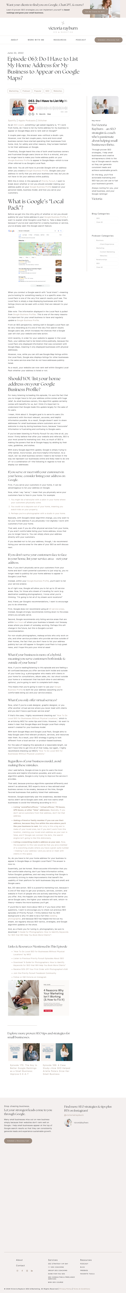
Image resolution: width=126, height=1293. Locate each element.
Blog (82, 1267)
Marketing (14, 91)
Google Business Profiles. (25, 314)
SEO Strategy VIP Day (58, 1264)
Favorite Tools (87, 1274)
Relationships (101, 259)
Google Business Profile (19, 160)
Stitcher (42, 120)
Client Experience (107, 244)
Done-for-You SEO (56, 1274)
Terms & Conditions (81, 1289)
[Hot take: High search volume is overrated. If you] (72, 1186)
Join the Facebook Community (34, 973)
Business (100, 240)
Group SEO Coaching (57, 1270)
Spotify (12, 120)
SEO (47, 91)
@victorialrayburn (74, 1115)
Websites (57, 91)
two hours (19, 622)
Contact (20, 1265)
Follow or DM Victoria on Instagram (29, 977)
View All (99, 222)
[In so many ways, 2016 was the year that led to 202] (107, 1143)
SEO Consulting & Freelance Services (61, 1278)
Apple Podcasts (27, 120)
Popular (37, 91)
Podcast (26, 91)
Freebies (84, 1270)
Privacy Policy (66, 1289)
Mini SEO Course (55, 1282)
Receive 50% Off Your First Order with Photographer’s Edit (40, 969)
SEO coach (19, 125)
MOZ (54, 803)
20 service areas (56, 609)
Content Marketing (107, 252)
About (19, 1260)
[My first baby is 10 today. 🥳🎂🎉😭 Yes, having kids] (90, 1183)
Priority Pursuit (48, 181)
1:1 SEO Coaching (56, 1267)
